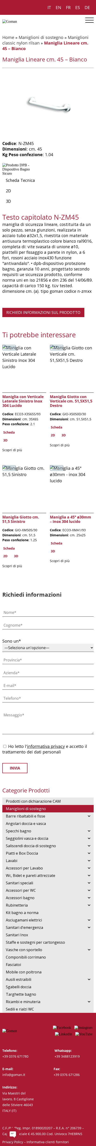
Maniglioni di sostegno (41, 37)
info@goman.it (13, 1074)
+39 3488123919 (67, 1056)
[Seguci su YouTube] (84, 1034)
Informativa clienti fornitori (48, 1142)
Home (8, 37)
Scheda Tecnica (20, 180)
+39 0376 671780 (15, 1056)
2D (8, 190)
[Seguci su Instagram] (83, 1028)
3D (8, 201)
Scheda (9, 432)
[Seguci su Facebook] (62, 1028)
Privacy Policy (12, 1142)
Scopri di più (12, 450)
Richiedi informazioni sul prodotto (43, 312)
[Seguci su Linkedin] (63, 1034)
